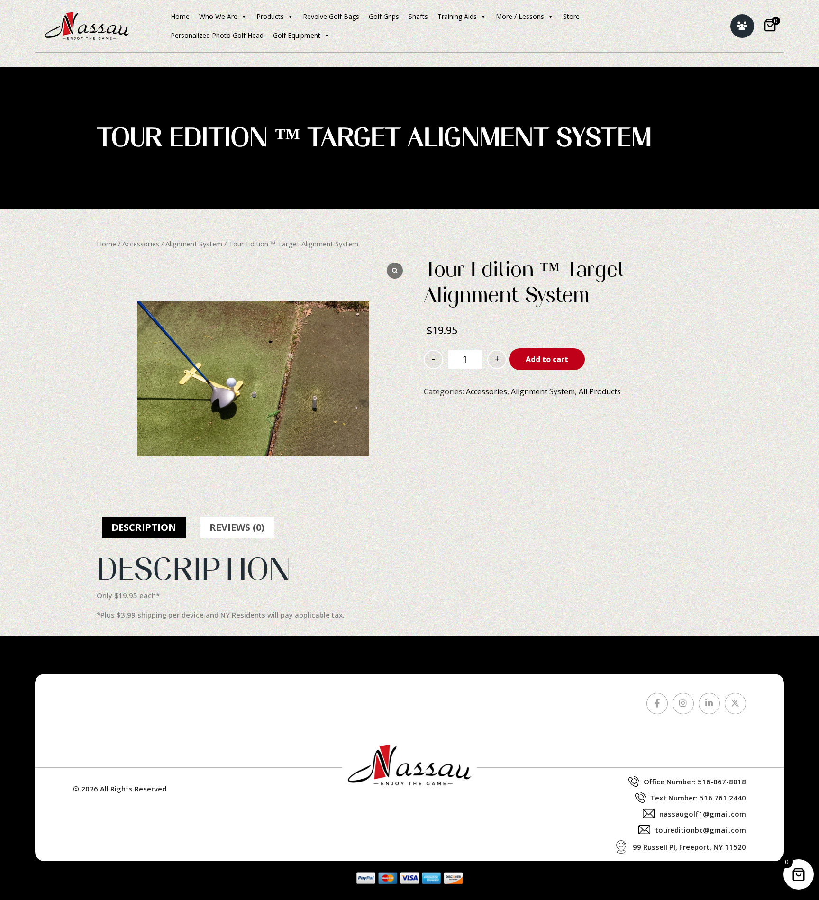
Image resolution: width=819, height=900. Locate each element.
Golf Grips (384, 16)
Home (180, 16)
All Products (600, 391)
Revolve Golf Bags (331, 16)
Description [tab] (143, 527)
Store (571, 16)
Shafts (418, 16)
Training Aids (457, 16)
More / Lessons (520, 16)
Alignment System (193, 243)
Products (270, 16)
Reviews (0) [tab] (236, 527)
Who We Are (218, 16)
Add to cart (547, 359)
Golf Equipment (296, 35)
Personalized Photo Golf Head (217, 35)
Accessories (140, 243)
